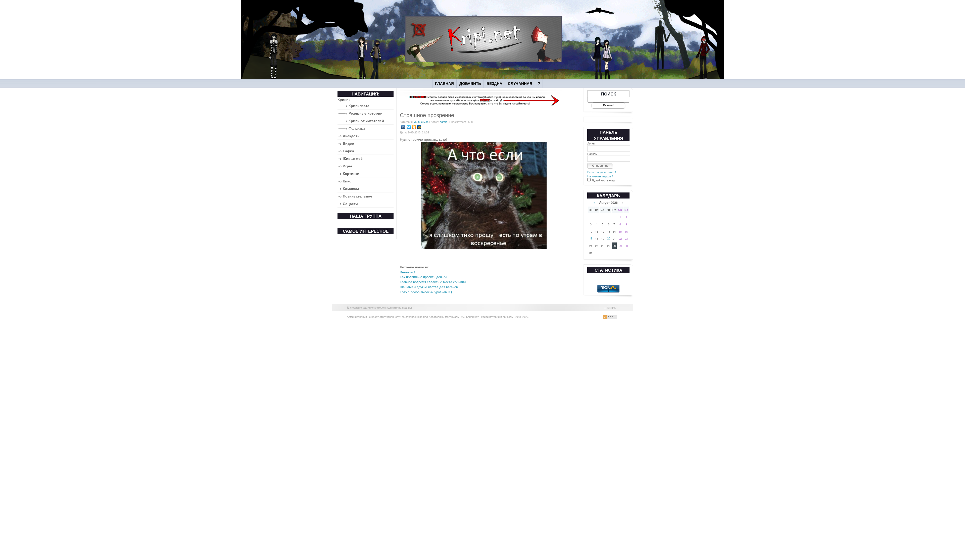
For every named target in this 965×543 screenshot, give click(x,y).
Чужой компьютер (603, 180)
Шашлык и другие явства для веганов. (429, 286)
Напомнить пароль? (600, 176)
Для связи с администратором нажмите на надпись (380, 307)
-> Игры (345, 165)
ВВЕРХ (611, 308)
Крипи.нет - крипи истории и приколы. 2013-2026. (497, 317)
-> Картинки (349, 173)
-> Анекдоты (349, 135)
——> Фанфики (352, 128)
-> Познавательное (355, 196)
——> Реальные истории (360, 113)
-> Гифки (346, 150)
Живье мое (421, 122)
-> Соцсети (348, 203)
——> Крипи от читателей (361, 120)
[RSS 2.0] (610, 318)
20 (608, 238)
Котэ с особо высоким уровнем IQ (426, 291)
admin (443, 122)
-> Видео (346, 143)
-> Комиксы (349, 188)
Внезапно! (407, 272)
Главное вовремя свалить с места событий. (433, 281)
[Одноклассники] (414, 127)
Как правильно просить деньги (423, 276)
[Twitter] (408, 127)
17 (590, 238)
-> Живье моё (351, 158)
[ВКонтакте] (403, 127)
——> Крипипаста (354, 105)
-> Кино (345, 180)
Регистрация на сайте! (601, 172)
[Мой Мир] (419, 127)
